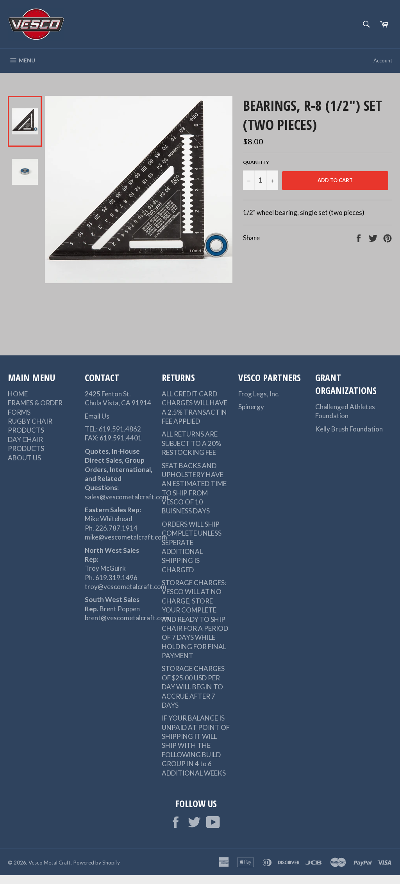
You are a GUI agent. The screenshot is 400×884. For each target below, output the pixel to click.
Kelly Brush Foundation (349, 429)
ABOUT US (24, 458)
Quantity (256, 162)
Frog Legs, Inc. (259, 394)
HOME (18, 394)
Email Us (97, 416)
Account (382, 60)
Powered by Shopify (96, 862)
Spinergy (251, 407)
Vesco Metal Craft (50, 862)
